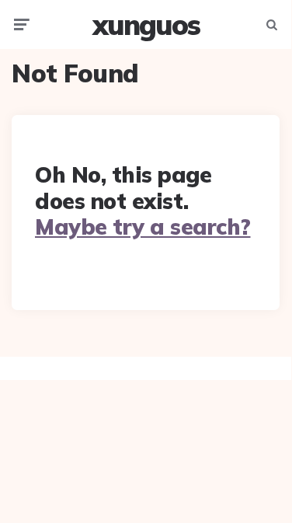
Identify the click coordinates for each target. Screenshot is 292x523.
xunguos (146, 24)
